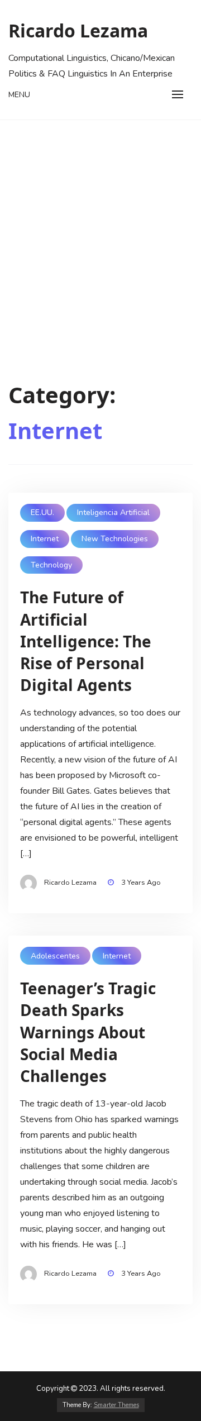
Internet (45, 538)
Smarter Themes (116, 1405)
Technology (51, 565)
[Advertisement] (100, 226)
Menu (19, 94)
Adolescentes (55, 956)
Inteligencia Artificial (113, 512)
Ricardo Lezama (78, 30)
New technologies (115, 538)
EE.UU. (42, 512)
